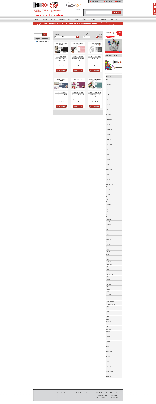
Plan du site (60, 393)
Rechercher (117, 12)
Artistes (84, 19)
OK (44, 34)
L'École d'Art (93, 19)
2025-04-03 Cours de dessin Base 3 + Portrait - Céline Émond (61, 58)
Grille (100, 37)
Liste (97, 37)
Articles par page (86, 33)
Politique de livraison (115, 393)
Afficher (100, 34)
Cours (69, 19)
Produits (37, 19)
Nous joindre (113, 19)
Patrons (45, 19)
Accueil (35, 27)
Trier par (56, 34)
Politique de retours (104, 393)
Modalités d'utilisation (78, 393)
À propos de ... (103, 19)
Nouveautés (62, 19)
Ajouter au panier (61, 70)
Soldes (76, 19)
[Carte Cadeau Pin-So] (113, 65)
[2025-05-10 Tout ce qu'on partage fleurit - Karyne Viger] (95, 90)
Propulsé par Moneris (115, 395)
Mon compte (109, 1)
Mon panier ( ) (96, 1)
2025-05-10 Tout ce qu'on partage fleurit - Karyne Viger (94, 94)
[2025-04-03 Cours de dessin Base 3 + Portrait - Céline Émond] (61, 54)
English (119, 1)
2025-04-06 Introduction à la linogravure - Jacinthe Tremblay (78, 58)
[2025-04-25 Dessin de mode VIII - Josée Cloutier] (78, 90)
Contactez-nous (68, 393)
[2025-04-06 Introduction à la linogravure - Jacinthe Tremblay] (78, 54)
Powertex (52, 19)
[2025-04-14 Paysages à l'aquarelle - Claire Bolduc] (61, 90)
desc (77, 37)
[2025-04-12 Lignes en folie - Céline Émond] (95, 54)
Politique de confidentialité (91, 393)
